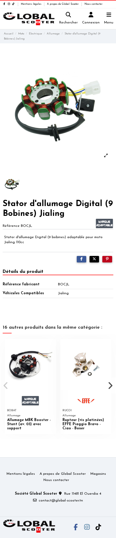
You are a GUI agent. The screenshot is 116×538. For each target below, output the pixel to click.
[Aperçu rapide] (51, 347)
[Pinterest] (107, 259)
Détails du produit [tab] (23, 271)
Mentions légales (31, 4)
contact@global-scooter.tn (61, 500)
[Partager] (81, 259)
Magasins (98, 474)
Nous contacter (93, 4)
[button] (5, 386)
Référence (11, 226)
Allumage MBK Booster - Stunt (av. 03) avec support (29, 424)
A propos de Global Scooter (63, 4)
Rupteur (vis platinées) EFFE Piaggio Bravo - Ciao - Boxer (83, 424)
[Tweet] (94, 259)
